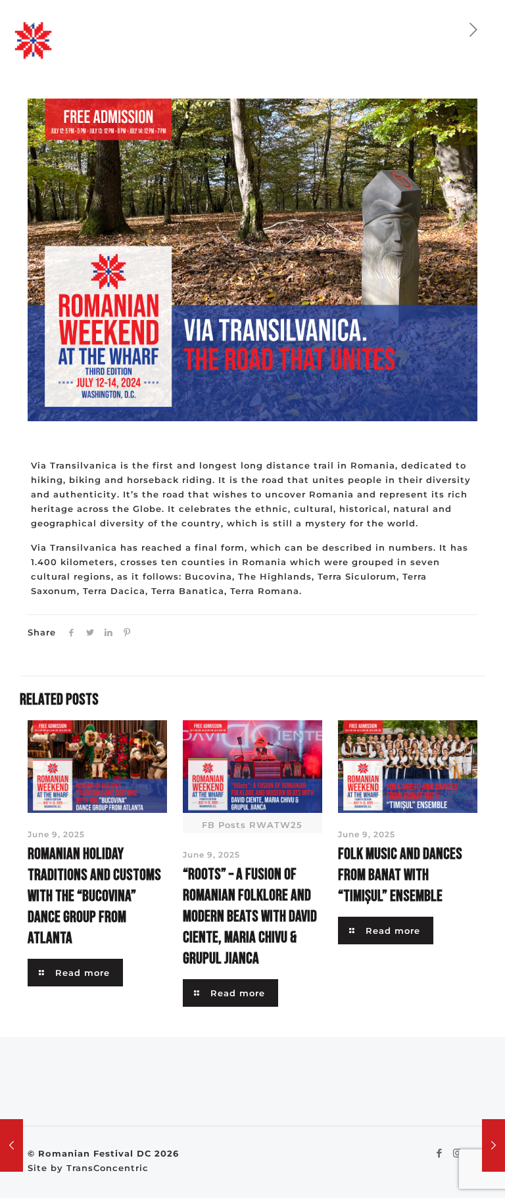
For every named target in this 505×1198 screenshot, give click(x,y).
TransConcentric (107, 1168)
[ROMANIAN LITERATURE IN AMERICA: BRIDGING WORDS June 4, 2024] (493, 1145)
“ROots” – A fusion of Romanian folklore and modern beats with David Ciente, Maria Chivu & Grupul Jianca (250, 916)
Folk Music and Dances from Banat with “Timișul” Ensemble (400, 875)
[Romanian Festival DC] (33, 39)
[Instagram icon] (457, 1153)
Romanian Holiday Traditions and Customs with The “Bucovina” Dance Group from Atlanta (94, 896)
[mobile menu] (484, 39)
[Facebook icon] (439, 1153)
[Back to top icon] (442, 1171)
